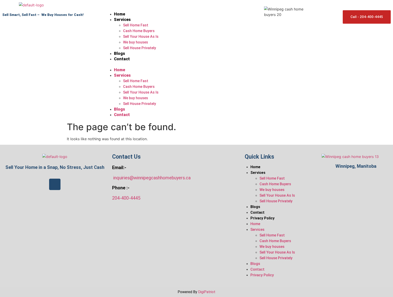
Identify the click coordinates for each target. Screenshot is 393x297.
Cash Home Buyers (139, 31)
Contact (122, 58)
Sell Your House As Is (141, 36)
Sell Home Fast (135, 25)
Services (122, 19)
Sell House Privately (139, 48)
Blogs (119, 53)
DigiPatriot (206, 292)
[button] (182, 64)
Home (119, 14)
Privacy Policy (262, 218)
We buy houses (135, 42)
